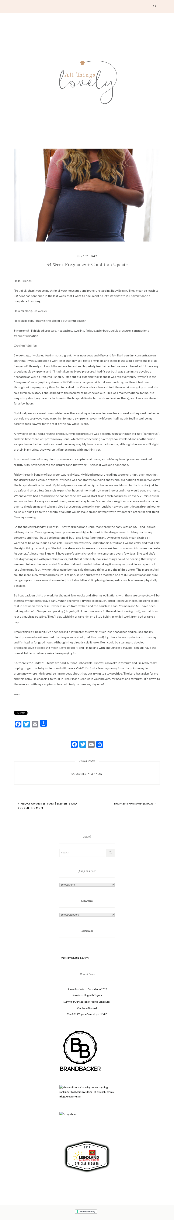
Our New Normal (87, 1008)
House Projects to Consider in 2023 (87, 989)
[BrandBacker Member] (80, 1051)
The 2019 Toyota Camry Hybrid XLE (87, 1014)
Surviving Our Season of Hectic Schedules (87, 1001)
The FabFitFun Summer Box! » (135, 803)
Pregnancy (94, 774)
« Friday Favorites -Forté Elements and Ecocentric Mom (47, 805)
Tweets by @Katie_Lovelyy (74, 957)
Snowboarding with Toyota (87, 995)
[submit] (110, 853)
